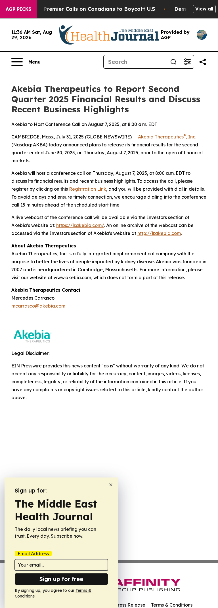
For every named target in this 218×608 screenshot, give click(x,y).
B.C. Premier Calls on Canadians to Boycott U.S (93, 9)
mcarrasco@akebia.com (38, 306)
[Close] (111, 484)
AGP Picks (18, 9)
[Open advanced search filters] (187, 61)
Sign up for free (61, 578)
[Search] (173, 61)
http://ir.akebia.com (159, 233)
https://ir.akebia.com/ (80, 225)
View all (204, 9)
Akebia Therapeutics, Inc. (167, 137)
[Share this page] (203, 62)
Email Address (33, 553)
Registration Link (87, 189)
